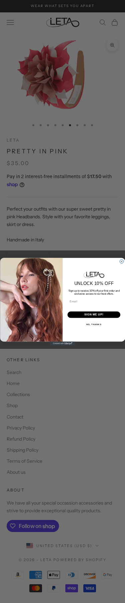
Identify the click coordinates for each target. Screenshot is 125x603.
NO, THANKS (93, 324)
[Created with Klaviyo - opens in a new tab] (62, 344)
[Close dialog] (122, 261)
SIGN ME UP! (93, 314)
